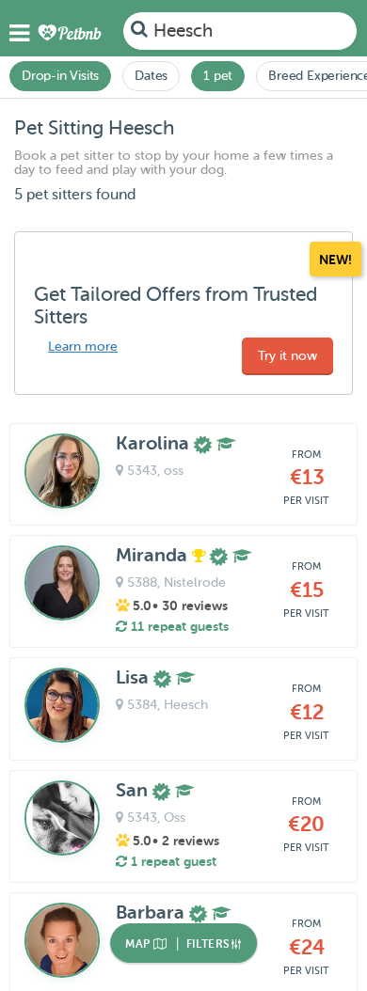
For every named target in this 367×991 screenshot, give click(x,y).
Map (139, 944)
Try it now (287, 356)
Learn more (83, 346)
